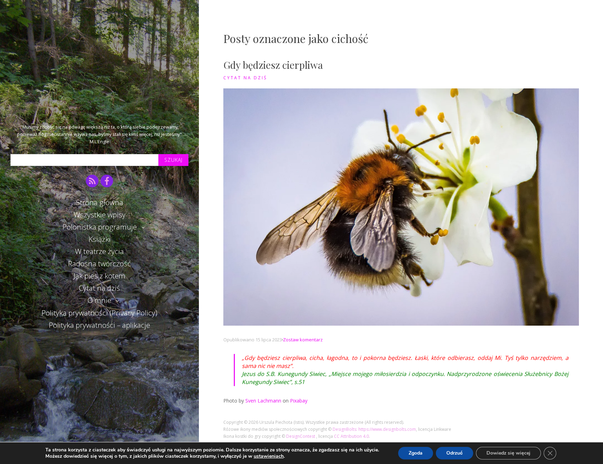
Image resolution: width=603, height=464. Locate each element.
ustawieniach (269, 456)
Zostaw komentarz (303, 339)
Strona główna (99, 202)
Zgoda (416, 453)
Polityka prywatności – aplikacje (99, 325)
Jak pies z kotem (99, 276)
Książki (100, 239)
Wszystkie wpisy (100, 214)
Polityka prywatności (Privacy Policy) (99, 313)
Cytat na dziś (99, 288)
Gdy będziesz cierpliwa (273, 64)
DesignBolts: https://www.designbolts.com (374, 429)
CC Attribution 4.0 (351, 436)
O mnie (99, 300)
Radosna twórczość (99, 263)
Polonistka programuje (99, 227)
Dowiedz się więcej (508, 453)
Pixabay (298, 400)
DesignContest (301, 436)
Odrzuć (454, 453)
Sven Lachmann (263, 400)
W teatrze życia (99, 251)
